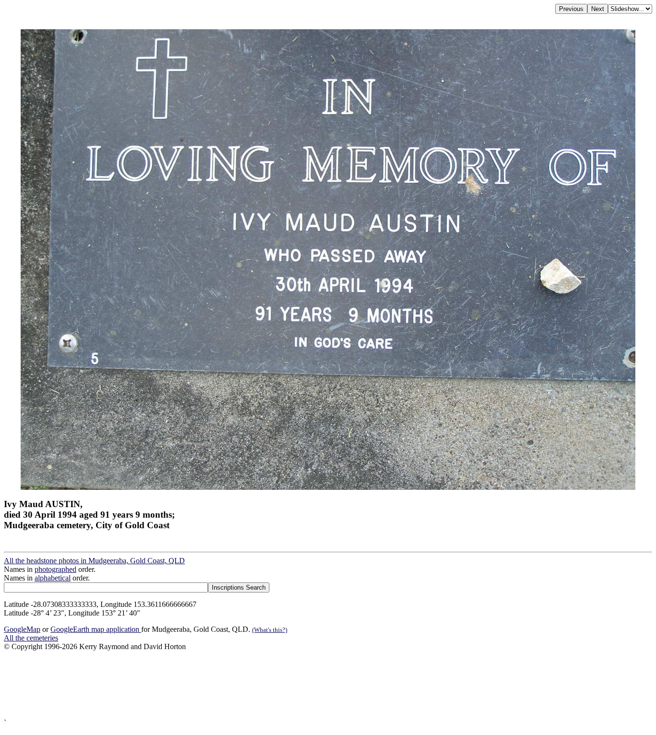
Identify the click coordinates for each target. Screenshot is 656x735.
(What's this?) (269, 629)
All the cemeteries (31, 638)
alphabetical (53, 578)
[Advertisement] (292, 685)
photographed (55, 569)
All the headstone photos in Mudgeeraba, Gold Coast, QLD (94, 561)
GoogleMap (22, 629)
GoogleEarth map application (95, 629)
